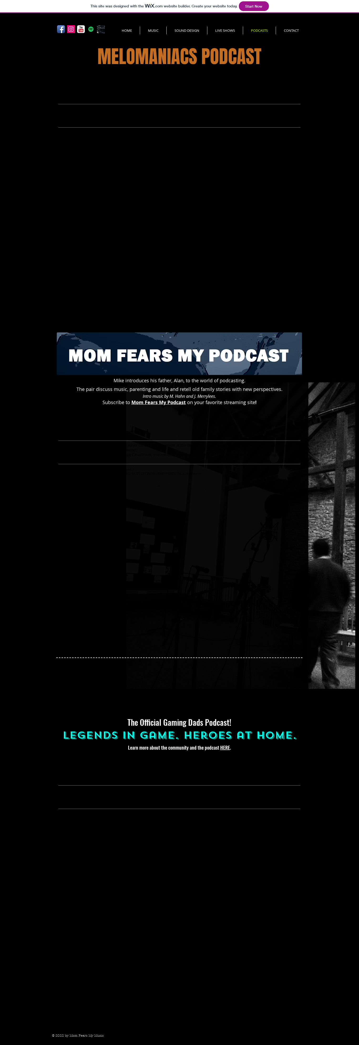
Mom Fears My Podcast (158, 402)
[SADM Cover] (101, 29)
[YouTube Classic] (81, 29)
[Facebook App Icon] (61, 29)
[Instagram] (71, 29)
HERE (225, 747)
